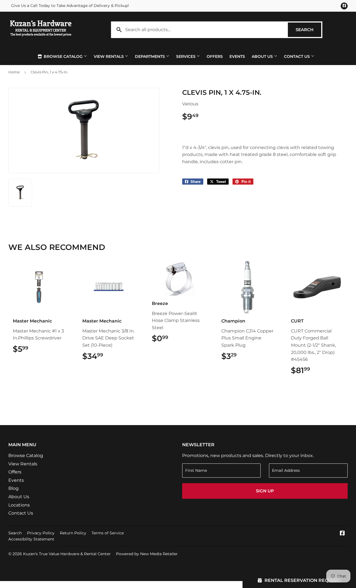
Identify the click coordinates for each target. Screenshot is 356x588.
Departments (150, 56)
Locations (19, 505)
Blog (13, 488)
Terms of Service (108, 533)
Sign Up (265, 490)
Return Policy (73, 533)
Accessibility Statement (31, 539)
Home (14, 72)
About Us (263, 56)
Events (237, 56)
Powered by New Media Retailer (147, 554)
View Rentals (109, 56)
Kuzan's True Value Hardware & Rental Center (67, 554)
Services (186, 56)
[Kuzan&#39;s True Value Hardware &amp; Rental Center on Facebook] (342, 533)
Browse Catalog (63, 56)
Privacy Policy (41, 533)
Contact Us (297, 56)
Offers (215, 56)
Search (308, 29)
